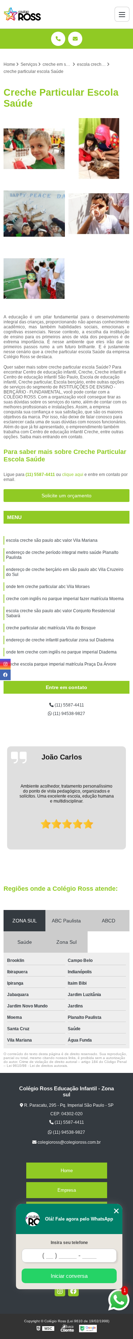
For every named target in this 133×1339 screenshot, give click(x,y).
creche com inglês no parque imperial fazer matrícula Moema (65, 598)
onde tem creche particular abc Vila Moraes (48, 586)
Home (67, 1170)
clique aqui (72, 474)
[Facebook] (73, 1291)
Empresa (66, 1190)
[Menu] (122, 14)
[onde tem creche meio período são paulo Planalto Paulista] (34, 278)
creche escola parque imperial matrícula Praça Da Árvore (61, 664)
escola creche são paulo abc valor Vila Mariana (52, 540)
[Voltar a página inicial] (22, 14)
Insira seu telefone (69, 1242)
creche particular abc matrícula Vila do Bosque (51, 627)
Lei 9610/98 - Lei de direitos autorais (37, 1066)
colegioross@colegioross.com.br (69, 1142)
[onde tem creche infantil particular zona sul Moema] (99, 149)
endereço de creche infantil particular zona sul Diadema (60, 639)
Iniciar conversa (69, 1276)
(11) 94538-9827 (68, 713)
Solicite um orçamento (66, 495)
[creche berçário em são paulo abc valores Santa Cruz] (34, 149)
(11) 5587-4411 (41, 474)
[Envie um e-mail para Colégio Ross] (75, 39)
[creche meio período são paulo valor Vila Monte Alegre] (99, 213)
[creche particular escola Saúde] (34, 213)
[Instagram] (60, 1291)
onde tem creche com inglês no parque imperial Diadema (61, 652)
